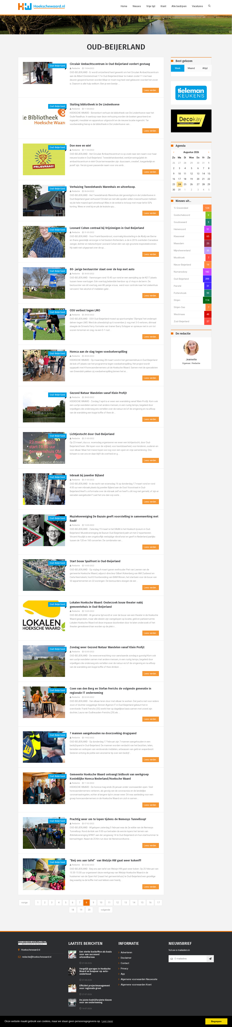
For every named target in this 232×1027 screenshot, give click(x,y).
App (123, 973)
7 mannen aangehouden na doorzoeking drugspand (103, 733)
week (177, 68)
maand (191, 68)
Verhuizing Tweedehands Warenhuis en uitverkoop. (102, 187)
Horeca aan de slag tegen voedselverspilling (98, 351)
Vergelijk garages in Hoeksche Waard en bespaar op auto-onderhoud (94, 971)
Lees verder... (150, 90)
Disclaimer (126, 957)
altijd (205, 68)
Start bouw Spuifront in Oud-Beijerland (95, 561)
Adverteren (126, 952)
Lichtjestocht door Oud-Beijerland (92, 434)
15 (142, 902)
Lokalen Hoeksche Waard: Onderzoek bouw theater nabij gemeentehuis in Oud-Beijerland (106, 605)
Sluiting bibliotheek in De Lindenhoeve (94, 104)
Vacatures (197, 6)
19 (81, 909)
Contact (125, 963)
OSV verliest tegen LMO (85, 310)
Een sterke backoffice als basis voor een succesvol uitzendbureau (95, 954)
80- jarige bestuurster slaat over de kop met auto (102, 269)
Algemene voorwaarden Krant (136, 984)
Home (124, 6)
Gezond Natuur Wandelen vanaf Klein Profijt (98, 393)
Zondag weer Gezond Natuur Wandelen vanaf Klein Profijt (107, 647)
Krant (163, 6)
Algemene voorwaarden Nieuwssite (139, 979)
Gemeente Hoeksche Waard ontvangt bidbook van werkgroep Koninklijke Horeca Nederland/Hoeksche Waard (109, 776)
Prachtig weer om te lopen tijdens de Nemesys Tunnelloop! (108, 819)
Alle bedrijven (179, 6)
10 (101, 902)
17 (158, 902)
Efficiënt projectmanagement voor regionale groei (94, 987)
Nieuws (137, 6)
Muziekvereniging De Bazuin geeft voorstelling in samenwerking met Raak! (114, 518)
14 (134, 902)
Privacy (124, 968)
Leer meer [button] (107, 1021)
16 (150, 902)
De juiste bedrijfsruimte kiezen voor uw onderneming (95, 1001)
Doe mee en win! (80, 145)
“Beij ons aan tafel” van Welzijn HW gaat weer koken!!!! (105, 860)
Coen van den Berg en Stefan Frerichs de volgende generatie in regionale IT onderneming (110, 691)
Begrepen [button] (216, 1021)
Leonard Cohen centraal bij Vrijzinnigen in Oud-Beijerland (107, 228)
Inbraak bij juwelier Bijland (87, 475)
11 (109, 902)
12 (117, 902)
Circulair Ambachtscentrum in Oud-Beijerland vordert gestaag (110, 64)
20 (89, 909)
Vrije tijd (150, 6)
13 (125, 902)
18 (72, 909)
